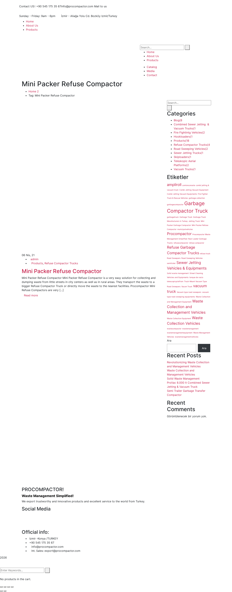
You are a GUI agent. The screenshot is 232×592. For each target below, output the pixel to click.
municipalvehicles (185, 229)
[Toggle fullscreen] (8, 586)
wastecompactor (174, 329)
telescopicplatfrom (175, 281)
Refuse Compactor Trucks (61, 263)
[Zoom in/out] (12, 586)
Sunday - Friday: (29, 16)
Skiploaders (182, 157)
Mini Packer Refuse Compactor (61, 271)
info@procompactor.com (77, 6)
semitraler (171, 263)
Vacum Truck (186, 286)
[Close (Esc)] (1, 586)
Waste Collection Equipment (179, 318)
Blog (178, 120)
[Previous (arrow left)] (1, 590)
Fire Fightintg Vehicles (189, 132)
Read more (31, 295)
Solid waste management (178, 273)
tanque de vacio (196, 277)
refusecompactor (181, 243)
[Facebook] (23, 304)
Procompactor (179, 233)
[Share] (5, 586)
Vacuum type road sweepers (189, 292)
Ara (169, 340)
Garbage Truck (186, 217)
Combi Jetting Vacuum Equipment (193, 190)
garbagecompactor (175, 204)
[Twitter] (26, 304)
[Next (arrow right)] (5, 590)
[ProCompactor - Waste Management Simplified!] (63, 31)
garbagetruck (173, 217)
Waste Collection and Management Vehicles (186, 307)
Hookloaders (183, 136)
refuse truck (205, 254)
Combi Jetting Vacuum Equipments (182, 194)
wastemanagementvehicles (186, 337)
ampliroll (174, 184)
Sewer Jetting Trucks (188, 153)
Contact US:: (27, 6)
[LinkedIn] (31, 304)
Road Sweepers (174, 258)
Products (37, 263)
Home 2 (34, 91)
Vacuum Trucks (184, 169)
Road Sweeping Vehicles (191, 148)
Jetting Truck (194, 221)
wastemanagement (190, 329)
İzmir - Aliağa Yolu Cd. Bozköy (81, 16)
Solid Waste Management (183, 378)
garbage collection (197, 198)
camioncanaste (188, 185)
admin (34, 259)
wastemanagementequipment (179, 333)
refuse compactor (196, 243)
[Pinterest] (29, 304)
